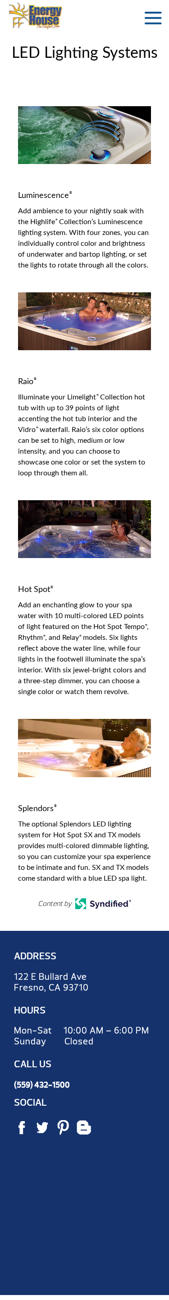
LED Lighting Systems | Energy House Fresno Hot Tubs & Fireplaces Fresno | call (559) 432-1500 (35, 15)
